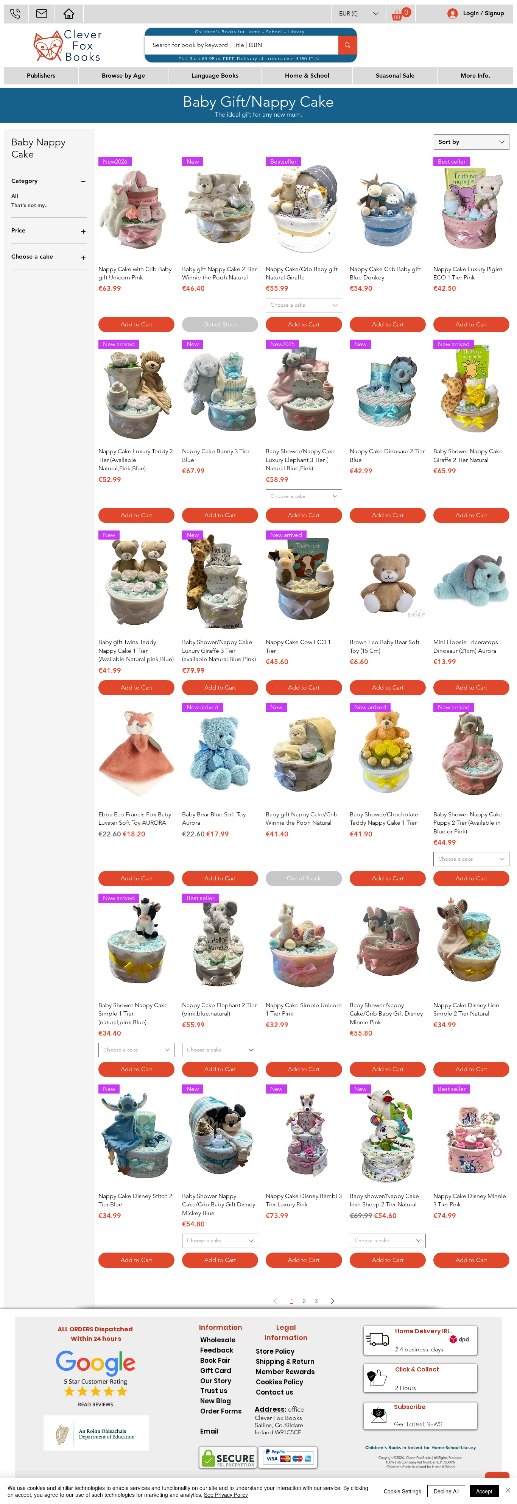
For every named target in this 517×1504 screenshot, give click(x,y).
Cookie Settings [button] (402, 1491)
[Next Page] (332, 1301)
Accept (484, 1491)
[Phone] (15, 13)
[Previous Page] (275, 1301)
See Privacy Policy (226, 1494)
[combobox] (471, 142)
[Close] (507, 1491)
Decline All (446, 1491)
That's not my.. (29, 205)
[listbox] (358, 13)
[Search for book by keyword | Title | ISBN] (347, 45)
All (14, 196)
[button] (358, 13)
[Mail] (41, 13)
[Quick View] (388, 208)
